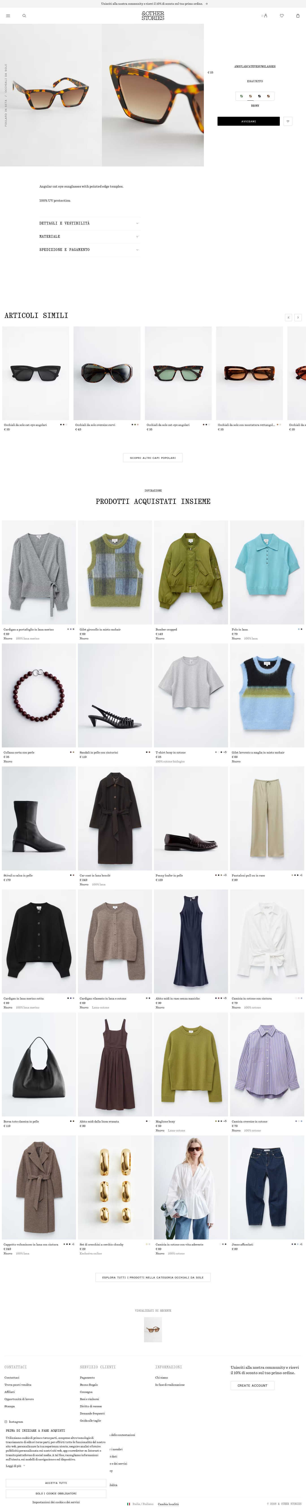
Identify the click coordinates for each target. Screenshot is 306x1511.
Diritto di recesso (91, 1406)
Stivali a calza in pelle (18, 875)
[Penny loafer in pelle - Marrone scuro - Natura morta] (191, 818)
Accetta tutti (56, 1483)
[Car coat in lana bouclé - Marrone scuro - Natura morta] (115, 818)
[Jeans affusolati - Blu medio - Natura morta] (267, 1187)
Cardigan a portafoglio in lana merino (29, 629)
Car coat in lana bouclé (95, 875)
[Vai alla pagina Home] (153, 16)
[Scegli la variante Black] (259, 96)
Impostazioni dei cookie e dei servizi (56, 1502)
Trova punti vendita (17, 1385)
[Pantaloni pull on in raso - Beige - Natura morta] (267, 818)
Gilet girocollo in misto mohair (100, 629)
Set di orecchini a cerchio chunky (101, 1244)
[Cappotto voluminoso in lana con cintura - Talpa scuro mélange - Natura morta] (39, 1187)
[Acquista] (8, 16)
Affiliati (9, 1392)
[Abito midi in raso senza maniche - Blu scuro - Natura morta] (191, 941)
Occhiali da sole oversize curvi (95, 425)
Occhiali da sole (5, 78)
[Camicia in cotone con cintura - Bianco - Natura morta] (267, 941)
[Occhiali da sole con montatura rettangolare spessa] (249, 373)
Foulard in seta (5, 113)
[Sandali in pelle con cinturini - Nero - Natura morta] (115, 695)
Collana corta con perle (19, 752)
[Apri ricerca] (24, 16)
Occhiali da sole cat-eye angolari (25, 425)
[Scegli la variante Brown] (250, 96)
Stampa (9, 1406)
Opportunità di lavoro (19, 1399)
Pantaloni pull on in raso (248, 875)
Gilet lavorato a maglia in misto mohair (258, 752)
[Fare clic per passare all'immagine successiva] (298, 317)
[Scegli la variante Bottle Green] (241, 96)
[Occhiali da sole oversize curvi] (106, 373)
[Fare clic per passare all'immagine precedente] (288, 317)
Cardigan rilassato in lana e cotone (103, 998)
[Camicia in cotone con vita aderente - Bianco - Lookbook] (191, 1187)
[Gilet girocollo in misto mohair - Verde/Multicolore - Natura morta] (115, 572)
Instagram (16, 1421)
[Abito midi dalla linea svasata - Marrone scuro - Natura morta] (115, 1064)
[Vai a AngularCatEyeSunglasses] (153, 1329)
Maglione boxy (165, 1121)
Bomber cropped (166, 629)
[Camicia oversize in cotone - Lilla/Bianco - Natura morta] (267, 1064)
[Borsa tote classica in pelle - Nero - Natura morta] (39, 1064)
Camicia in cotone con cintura (252, 998)
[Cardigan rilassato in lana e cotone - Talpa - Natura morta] (115, 941)
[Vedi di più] (153, 4)
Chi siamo (161, 1377)
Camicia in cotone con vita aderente (179, 1244)
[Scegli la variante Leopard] (268, 96)
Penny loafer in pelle (169, 875)
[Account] (266, 16)
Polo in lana (240, 629)
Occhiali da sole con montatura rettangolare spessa (247, 425)
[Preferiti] (282, 16)
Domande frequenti (92, 1413)
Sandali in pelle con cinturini (99, 752)
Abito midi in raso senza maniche (178, 998)
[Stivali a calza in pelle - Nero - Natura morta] (39, 818)
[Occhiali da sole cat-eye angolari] (35, 373)
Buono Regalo (89, 1385)
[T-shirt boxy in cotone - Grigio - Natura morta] (191, 695)
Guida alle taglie (90, 1420)
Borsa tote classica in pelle (21, 1121)
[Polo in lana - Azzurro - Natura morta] (267, 572)
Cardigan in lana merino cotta (24, 998)
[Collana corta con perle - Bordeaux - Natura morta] (39, 695)
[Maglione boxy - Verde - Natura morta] (191, 1064)
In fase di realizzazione (170, 1385)
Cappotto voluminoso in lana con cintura (31, 1244)
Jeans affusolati (242, 1244)
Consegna (86, 1392)
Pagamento (87, 1377)
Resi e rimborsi (89, 1399)
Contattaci (11, 1377)
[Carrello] (298, 16)
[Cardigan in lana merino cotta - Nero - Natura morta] (39, 941)
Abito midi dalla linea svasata (99, 1121)
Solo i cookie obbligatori (56, 1493)
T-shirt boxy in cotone (170, 752)
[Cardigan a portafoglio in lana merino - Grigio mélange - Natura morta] (39, 572)
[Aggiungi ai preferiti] (287, 121)
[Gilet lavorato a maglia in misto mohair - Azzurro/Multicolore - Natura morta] (267, 695)
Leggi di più (13, 1466)
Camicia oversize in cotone (249, 1121)
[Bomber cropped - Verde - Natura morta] (191, 572)
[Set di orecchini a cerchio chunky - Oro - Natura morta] (115, 1187)
